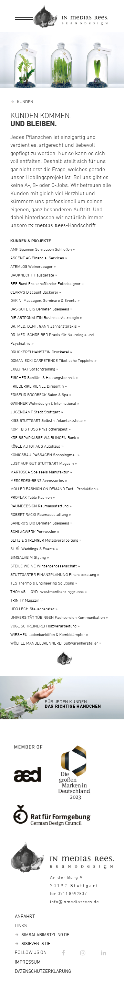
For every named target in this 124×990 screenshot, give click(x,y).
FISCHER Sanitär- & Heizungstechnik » (44, 377)
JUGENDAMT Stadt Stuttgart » (36, 411)
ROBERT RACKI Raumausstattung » (40, 514)
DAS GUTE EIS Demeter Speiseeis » (41, 308)
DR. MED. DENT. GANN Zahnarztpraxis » (45, 325)
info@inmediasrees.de (74, 901)
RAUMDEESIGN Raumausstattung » (41, 505)
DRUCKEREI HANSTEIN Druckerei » (41, 351)
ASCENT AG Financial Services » (38, 257)
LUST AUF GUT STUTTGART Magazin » (43, 463)
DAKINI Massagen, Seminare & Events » (45, 300)
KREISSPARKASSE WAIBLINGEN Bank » (44, 437)
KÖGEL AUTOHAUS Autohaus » (36, 446)
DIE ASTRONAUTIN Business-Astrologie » (46, 317)
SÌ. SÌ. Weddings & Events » (34, 548)
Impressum (28, 962)
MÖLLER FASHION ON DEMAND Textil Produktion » (54, 488)
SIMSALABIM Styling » (29, 557)
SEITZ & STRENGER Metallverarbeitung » (45, 540)
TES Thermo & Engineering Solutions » (43, 582)
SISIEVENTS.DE (35, 943)
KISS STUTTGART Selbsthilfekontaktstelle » (48, 420)
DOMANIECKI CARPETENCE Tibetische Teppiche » (53, 360)
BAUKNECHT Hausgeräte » (33, 274)
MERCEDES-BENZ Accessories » (38, 480)
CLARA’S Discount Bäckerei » (35, 292)
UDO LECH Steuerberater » (34, 608)
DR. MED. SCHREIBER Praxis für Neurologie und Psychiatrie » (52, 338)
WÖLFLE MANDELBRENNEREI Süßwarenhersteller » (55, 642)
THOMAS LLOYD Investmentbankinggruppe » (48, 591)
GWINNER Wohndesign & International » (44, 403)
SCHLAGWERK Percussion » (34, 531)
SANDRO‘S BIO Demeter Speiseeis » (41, 522)
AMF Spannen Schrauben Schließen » (42, 249)
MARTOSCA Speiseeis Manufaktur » (41, 471)
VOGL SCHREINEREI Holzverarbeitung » (45, 625)
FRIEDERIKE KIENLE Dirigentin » (38, 386)
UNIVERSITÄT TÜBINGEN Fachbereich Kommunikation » (59, 617)
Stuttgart (84, 885)
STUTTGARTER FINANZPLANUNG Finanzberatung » (54, 574)
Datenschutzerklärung (43, 971)
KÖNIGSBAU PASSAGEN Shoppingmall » (45, 454)
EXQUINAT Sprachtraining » (34, 368)
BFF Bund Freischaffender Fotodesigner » (47, 283)
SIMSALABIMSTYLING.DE (44, 934)
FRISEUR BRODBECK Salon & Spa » (40, 394)
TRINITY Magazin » (26, 600)
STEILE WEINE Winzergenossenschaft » (45, 565)
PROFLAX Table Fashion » (32, 497)
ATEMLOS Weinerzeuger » (33, 266)
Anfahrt (25, 916)
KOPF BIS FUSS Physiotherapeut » (40, 428)
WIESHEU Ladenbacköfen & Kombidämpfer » (49, 634)
